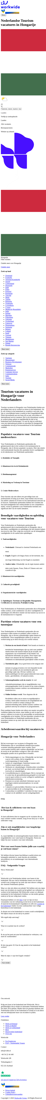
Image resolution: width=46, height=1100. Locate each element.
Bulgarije (8, 301)
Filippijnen (9, 317)
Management (10, 360)
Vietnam (8, 337)
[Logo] (23, 5)
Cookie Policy (10, 1092)
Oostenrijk (9, 303)
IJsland (7, 343)
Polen (7, 289)
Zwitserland (9, 321)
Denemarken (9, 325)
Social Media (10, 380)
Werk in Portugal (11, 1024)
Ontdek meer (5, 267)
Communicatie (10, 366)
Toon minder (6, 963)
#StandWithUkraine (12, 13)
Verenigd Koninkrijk (12, 280)
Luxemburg (9, 305)
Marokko (8, 315)
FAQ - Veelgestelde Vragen (15, 1043)
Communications (11, 374)
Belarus (8, 329)
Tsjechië (8, 295)
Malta (7, 297)
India (7, 311)
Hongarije (8, 285)
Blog (7, 1030)
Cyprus (7, 307)
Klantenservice (10, 370)
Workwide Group (20, 1098)
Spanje (7, 282)
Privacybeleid (10, 1090)
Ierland (7, 313)
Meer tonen (5, 349)
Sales (7, 376)
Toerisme (8, 358)
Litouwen (8, 323)
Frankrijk (8, 278)
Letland (8, 331)
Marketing (9, 368)
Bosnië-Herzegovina (12, 345)
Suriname (8, 327)
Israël (7, 333)
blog (21, 900)
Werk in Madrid (11, 1026)
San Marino (9, 341)
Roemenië (9, 293)
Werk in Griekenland (12, 1028)
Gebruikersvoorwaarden (13, 1094)
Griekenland (9, 283)
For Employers (10, 1041)
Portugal (8, 291)
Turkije (7, 299)
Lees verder (5, 1016)
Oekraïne (8, 319)
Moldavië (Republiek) (13, 309)
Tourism (8, 378)
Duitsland (8, 276)
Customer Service (11, 372)
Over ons (8, 1034)
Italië (7, 287)
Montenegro (9, 339)
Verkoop (8, 364)
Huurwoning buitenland (13, 1032)
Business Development (13, 362)
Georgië (8, 335)
